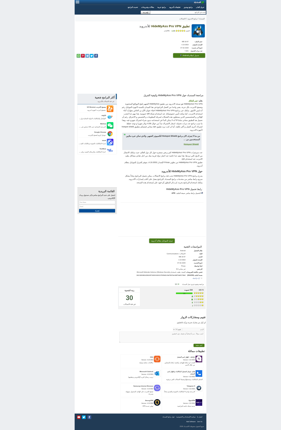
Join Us (199, 421)
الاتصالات (126, 304)
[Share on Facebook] (96, 55)
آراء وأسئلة (196, 278)
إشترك (97, 211)
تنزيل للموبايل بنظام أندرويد (162, 241)
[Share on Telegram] (87, 55)
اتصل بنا (199, 417)
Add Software (191, 421)
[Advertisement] (140, 76)
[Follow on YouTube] (79, 417)
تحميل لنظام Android (190, 55)
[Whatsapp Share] (78, 55)
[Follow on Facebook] (89, 417)
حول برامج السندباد (168, 417)
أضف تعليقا (199, 345)
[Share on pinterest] (83, 55)
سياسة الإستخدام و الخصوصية (186, 417)
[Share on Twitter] (92, 55)
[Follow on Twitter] (84, 417)
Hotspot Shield (191, 144)
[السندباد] (193, 2)
